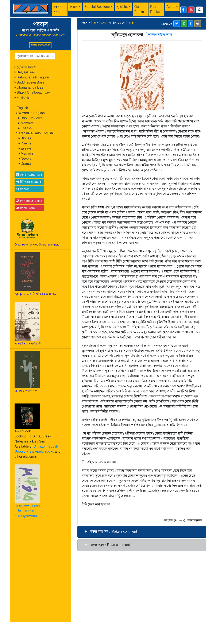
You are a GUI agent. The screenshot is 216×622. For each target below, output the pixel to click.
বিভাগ (74, 6)
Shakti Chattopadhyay (33, 92)
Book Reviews (31, 118)
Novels (26, 158)
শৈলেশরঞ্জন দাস (159, 34)
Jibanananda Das (30, 87)
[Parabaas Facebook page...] (183, 10)
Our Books (139, 9)
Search (24, 189)
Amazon (40, 446)
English (22, 108)
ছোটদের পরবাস (26, 67)
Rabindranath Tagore (33, 77)
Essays (26, 128)
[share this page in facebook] (190, 23)
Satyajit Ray (26, 72)
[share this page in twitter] (176, 23)
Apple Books (44, 451)
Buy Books (155, 9)
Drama (26, 163)
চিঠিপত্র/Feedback (30, 182)
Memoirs (27, 123)
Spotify (53, 446)
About (170, 6)
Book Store (27, 208)
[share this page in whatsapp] (184, 23)
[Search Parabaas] (199, 10)
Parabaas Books (30, 201)
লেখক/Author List (30, 175)
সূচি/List (122, 6)
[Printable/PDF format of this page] (197, 23)
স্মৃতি (131, 22)
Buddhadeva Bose (31, 82)
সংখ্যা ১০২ (100, 22)
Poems (26, 143)
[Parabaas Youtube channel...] (191, 10)
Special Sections (97, 6)
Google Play (24, 451)
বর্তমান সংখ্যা (57, 9)
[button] (141, 532)
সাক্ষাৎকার (23, 97)
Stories (26, 138)
